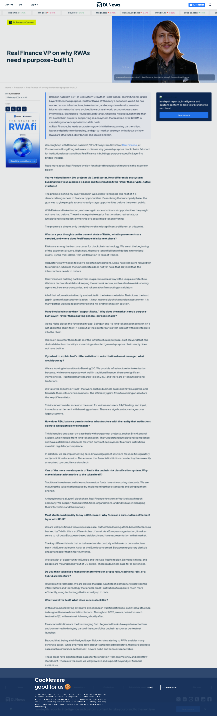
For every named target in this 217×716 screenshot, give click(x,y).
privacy (96, 704)
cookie (38, 707)
